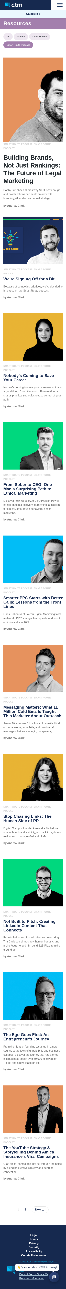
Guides (21, 36)
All (8, 36)
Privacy (34, 1243)
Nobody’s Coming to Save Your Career (28, 377)
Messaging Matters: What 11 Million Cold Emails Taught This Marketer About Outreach (32, 711)
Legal (33, 1235)
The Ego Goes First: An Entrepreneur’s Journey (26, 1036)
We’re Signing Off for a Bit (28, 279)
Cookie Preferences (34, 1255)
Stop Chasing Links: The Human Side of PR (27, 818)
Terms (34, 1239)
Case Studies (39, 36)
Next (38, 1209)
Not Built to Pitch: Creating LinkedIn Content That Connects (29, 925)
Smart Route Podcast (18, 44)
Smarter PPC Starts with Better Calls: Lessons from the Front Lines (33, 602)
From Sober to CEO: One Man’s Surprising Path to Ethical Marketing (27, 488)
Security (34, 1247)
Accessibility (34, 1251)
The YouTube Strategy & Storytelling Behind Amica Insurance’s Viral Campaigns (31, 1152)
